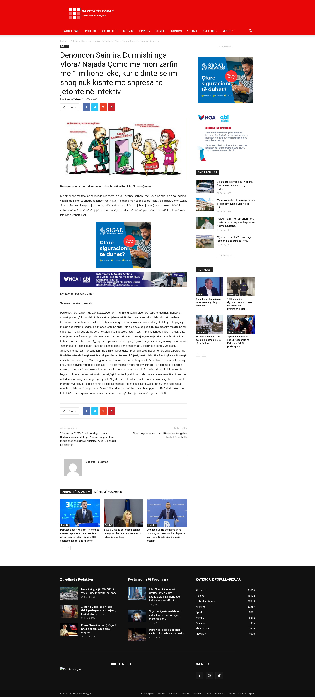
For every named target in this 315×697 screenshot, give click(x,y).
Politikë (91, 31)
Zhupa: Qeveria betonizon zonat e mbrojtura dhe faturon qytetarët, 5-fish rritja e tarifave (122, 533)
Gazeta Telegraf (74, 98)
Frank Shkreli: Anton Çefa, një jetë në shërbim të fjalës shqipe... (98, 629)
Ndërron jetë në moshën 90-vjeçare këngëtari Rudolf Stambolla (160, 435)
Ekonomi (176, 31)
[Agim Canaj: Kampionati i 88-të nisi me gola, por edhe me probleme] (209, 286)
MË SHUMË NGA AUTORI (108, 491)
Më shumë (224, 255)
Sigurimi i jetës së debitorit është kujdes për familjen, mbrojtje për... (165, 615)
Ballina (63, 41)
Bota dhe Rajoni (236, 332)
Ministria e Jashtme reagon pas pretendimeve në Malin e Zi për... (236, 204)
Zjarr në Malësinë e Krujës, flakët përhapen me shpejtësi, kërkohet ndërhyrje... (98, 610)
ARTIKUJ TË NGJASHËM (76, 491)
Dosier (160, 31)
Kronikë (128, 31)
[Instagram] (209, 675)
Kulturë (208, 31)
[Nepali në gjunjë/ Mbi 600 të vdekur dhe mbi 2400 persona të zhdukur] (69, 593)
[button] (250, 31)
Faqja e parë (71, 31)
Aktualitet (110, 31)
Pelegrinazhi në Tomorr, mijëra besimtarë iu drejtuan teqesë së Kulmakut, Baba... (236, 222)
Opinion (144, 31)
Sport (227, 31)
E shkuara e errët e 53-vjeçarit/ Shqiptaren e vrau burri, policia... (235, 185)
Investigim (233, 294)
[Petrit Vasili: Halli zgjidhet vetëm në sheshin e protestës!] (137, 634)
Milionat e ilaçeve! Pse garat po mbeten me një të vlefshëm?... (209, 340)
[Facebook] (199, 675)
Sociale (192, 31)
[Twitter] (219, 675)
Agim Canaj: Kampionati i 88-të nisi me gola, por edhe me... (209, 302)
